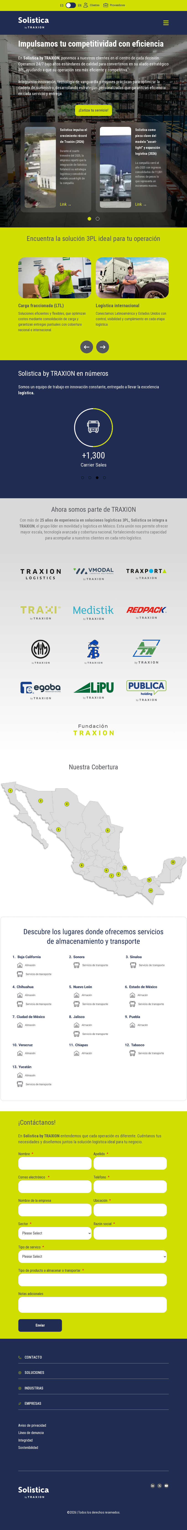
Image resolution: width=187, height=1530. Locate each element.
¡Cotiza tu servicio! (93, 110)
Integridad (25, 1440)
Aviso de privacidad (32, 1425)
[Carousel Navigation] (93, 347)
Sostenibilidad (28, 1447)
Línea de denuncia (31, 1433)
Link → (66, 204)
